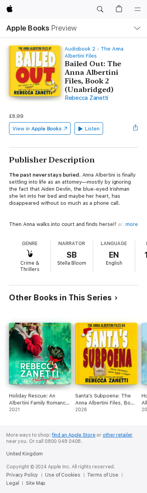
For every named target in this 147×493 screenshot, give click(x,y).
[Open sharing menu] (135, 128)
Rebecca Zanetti (86, 97)
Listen (92, 129)
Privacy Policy (22, 475)
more (131, 224)
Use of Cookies (62, 475)
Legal (12, 483)
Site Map (35, 483)
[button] (100, 9)
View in (37, 129)
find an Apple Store (74, 435)
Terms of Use (102, 475)
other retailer (117, 435)
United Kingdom (24, 454)
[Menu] (137, 9)
